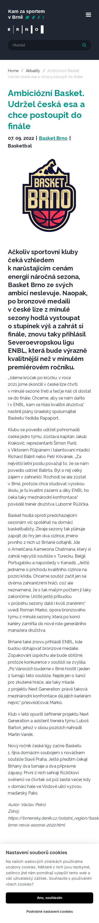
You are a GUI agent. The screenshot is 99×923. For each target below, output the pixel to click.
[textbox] (49, 45)
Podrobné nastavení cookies (49, 911)
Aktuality (33, 71)
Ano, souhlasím (49, 898)
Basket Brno (53, 138)
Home (13, 71)
